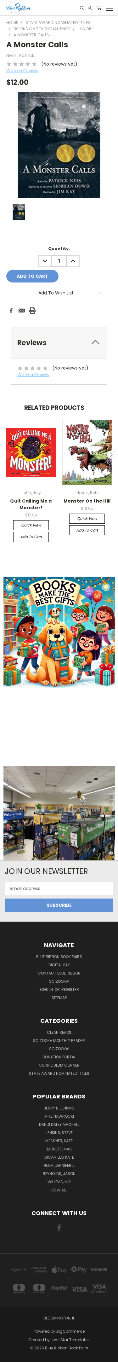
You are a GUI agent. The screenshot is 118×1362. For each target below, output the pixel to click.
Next (111, 455)
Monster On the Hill (87, 501)
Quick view (31, 525)
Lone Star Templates (70, 1339)
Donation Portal (59, 1057)
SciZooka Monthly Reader (59, 1040)
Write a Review (22, 70)
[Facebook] (11, 310)
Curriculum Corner (59, 1065)
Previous (7, 455)
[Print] (32, 310)
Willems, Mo (59, 1181)
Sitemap (59, 997)
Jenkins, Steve (59, 1132)
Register (70, 989)
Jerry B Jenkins (59, 1108)
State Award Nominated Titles (59, 1073)
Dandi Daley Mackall (59, 1124)
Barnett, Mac (59, 1149)
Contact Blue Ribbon (59, 973)
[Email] (22, 310)
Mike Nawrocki (59, 1116)
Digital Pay (59, 965)
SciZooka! (59, 981)
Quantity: (59, 249)
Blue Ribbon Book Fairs (59, 956)
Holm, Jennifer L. (59, 1165)
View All (59, 1190)
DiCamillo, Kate (59, 1157)
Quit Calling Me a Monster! (31, 504)
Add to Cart (31, 536)
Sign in (46, 989)
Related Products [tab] (54, 408)
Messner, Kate (59, 1141)
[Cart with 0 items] (99, 8)
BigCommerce (70, 1331)
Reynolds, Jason (59, 1173)
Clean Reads (59, 1032)
